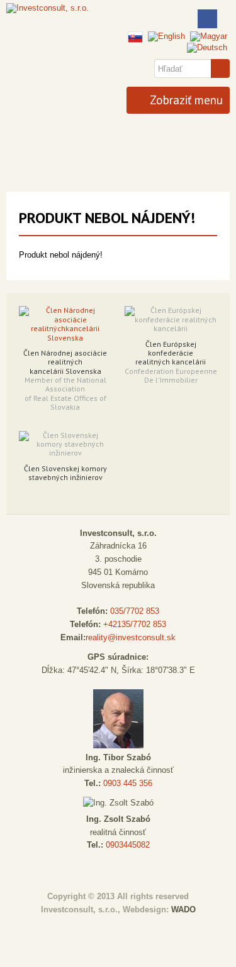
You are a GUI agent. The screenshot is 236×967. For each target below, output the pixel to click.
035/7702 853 (134, 611)
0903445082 (128, 845)
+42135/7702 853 (134, 624)
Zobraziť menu (185, 99)
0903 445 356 (127, 783)
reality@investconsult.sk (131, 637)
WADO (183, 909)
